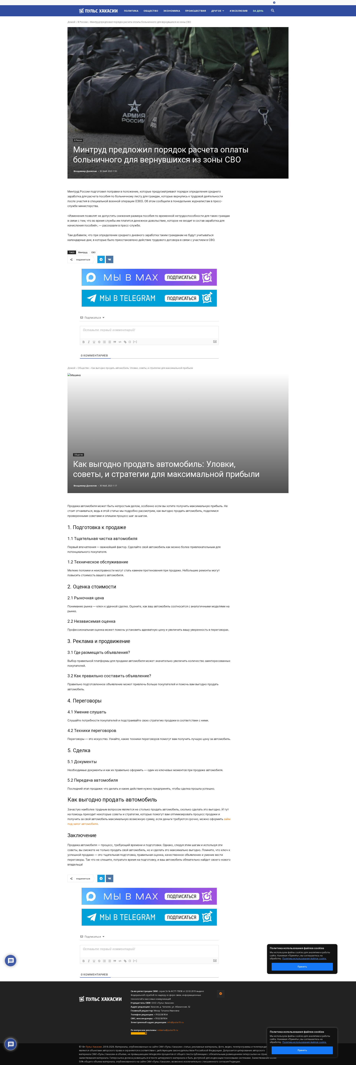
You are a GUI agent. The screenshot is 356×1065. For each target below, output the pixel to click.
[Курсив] (88, 342)
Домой (71, 22)
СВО (93, 252)
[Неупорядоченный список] (109, 342)
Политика (131, 10)
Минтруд (83, 252)
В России (83, 22)
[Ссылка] (125, 342)
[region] (308, 1043)
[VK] (109, 259)
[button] (272, 11)
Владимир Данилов (85, 171)
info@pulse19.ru (175, 1022)
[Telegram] (274, 3)
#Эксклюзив (239, 10)
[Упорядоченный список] (104, 342)
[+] (135, 341)
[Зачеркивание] (99, 342)
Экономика (171, 10)
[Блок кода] (120, 342)
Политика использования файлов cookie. (304, 1042)
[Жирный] (83, 342)
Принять (302, 1050)
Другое (216, 10)
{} (130, 341)
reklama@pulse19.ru (167, 1030)
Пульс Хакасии (94, 1046)
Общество (151, 10)
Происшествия (195, 10)
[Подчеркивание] (94, 342)
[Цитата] (114, 342)
